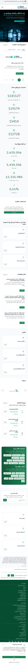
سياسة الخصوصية (22, 653)
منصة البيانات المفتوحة (22, 610)
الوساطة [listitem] (11, 478)
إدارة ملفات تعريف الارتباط (14, 662)
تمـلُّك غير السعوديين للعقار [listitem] (18, 460)
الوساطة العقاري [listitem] (7, 473)
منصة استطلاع (23, 613)
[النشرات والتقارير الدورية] (5, 372)
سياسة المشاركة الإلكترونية (21, 600)
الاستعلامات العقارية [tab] (11, 49)
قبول (14, 657)
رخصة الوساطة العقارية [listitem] (19, 478)
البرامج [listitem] (6, 463)
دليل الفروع (24, 629)
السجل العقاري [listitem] (15, 458)
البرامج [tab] (23, 49)
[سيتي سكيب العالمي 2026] (5, 433)
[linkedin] (18, 641)
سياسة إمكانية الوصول (22, 592)
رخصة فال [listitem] (22, 476)
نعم (12, 575)
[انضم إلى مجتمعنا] (5, 535)
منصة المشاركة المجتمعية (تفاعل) (20, 618)
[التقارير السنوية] (5, 344)
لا (8, 575)
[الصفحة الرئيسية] (22, 7)
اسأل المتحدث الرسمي (22, 626)
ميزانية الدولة (23, 614)
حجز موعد (24, 627)
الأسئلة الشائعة (23, 634)
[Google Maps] (12, 641)
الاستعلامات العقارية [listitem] (13, 463)
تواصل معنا (24, 566)
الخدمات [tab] (18, 49)
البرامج (24, 587)
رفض (14, 659)
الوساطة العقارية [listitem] (7, 455)
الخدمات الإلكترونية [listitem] (20, 473)
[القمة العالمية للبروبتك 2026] (5, 422)
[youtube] (15, 641)
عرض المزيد (5, 45)
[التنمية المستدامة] (5, 264)
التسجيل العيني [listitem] (15, 476)
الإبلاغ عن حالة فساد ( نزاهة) (21, 611)
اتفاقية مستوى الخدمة (22, 590)
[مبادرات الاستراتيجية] (5, 250)
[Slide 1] (14, 39)
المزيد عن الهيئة (23, 32)
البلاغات (24, 631)
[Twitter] (21, 641)
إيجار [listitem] (23, 455)
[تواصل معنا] (5, 521)
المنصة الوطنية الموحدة (22, 608)
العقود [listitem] (6, 478)
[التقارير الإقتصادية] (5, 358)
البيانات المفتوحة (23, 597)
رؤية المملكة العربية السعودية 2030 (20, 605)
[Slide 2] (13, 39)
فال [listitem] (13, 473)
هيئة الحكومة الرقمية (22, 606)
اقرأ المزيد (22, 290)
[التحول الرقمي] (5, 237)
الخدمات (24, 589)
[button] (19, 79)
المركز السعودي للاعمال (22, 619)
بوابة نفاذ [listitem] (9, 460)
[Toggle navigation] (2, 7)
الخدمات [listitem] (22, 458)
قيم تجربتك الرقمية (22, 635)
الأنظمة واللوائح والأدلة (22, 598)
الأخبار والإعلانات (23, 593)
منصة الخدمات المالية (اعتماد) (20, 616)
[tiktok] (9, 641)
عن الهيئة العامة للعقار (22, 585)
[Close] (3, 644)
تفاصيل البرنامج (20, 73)
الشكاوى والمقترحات (22, 632)
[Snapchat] (24, 641)
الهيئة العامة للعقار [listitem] (16, 455)
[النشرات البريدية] (5, 549)
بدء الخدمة (14, 212)
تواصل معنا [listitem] (21, 463)
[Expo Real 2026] (5, 411)
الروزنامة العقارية (23, 595)
